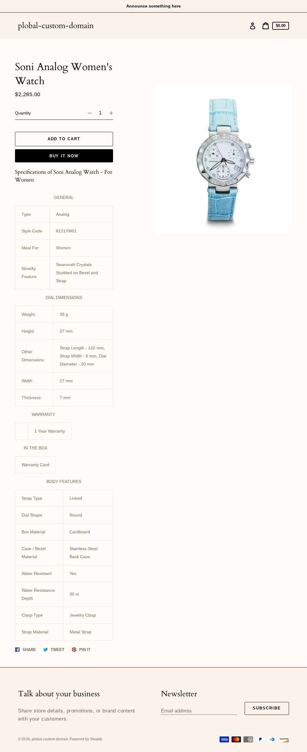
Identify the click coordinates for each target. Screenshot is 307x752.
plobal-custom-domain (56, 25)
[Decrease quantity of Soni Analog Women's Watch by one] (87, 113)
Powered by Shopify (86, 739)
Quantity (23, 113)
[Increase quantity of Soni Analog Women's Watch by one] (114, 113)
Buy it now (64, 156)
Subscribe (267, 708)
